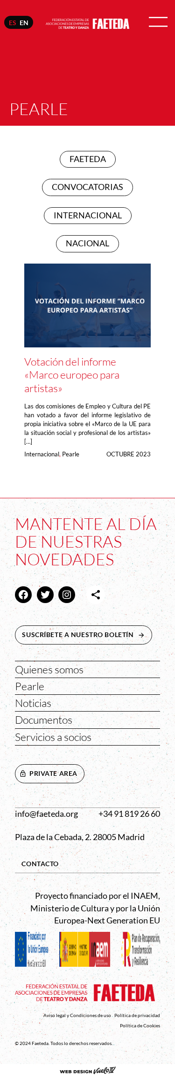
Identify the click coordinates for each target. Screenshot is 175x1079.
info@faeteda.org (46, 814)
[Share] (95, 594)
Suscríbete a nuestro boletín (87, 634)
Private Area (53, 773)
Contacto (40, 864)
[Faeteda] (87, 22)
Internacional (41, 454)
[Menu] (158, 22)
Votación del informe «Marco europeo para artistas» (71, 374)
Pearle (70, 454)
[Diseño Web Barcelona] (88, 1071)
